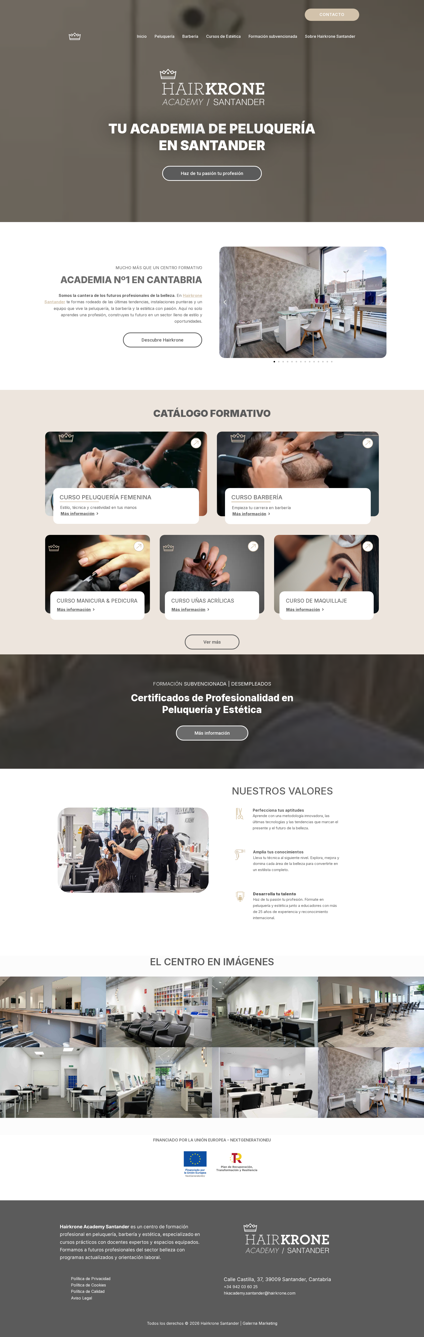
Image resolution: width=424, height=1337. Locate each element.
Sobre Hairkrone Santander (330, 36)
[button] (332, 15)
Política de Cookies (88, 1285)
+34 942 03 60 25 (241, 1286)
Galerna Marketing (260, 1323)
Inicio (142, 36)
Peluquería (164, 36)
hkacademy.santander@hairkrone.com (259, 1293)
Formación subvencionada (273, 36)
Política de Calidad (88, 1291)
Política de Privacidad (90, 1278)
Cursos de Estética (223, 36)
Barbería (190, 36)
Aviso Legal (81, 1298)
